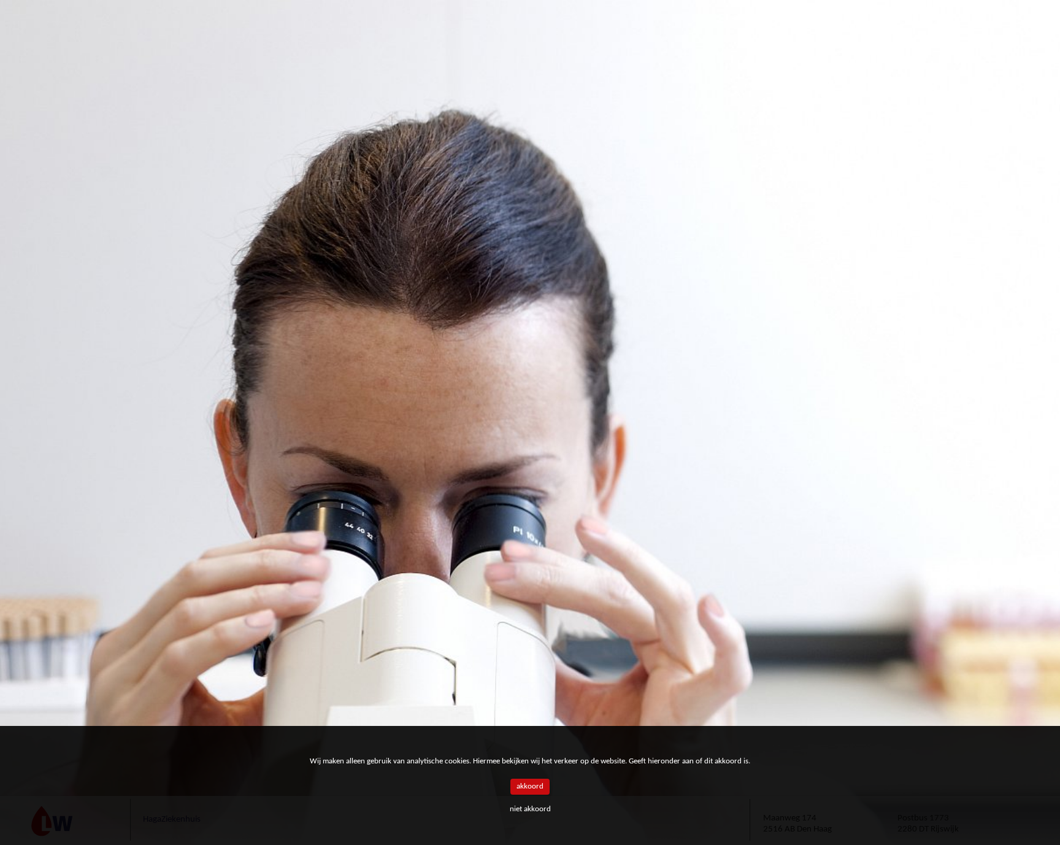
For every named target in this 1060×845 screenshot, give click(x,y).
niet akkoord (530, 809)
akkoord (530, 786)
